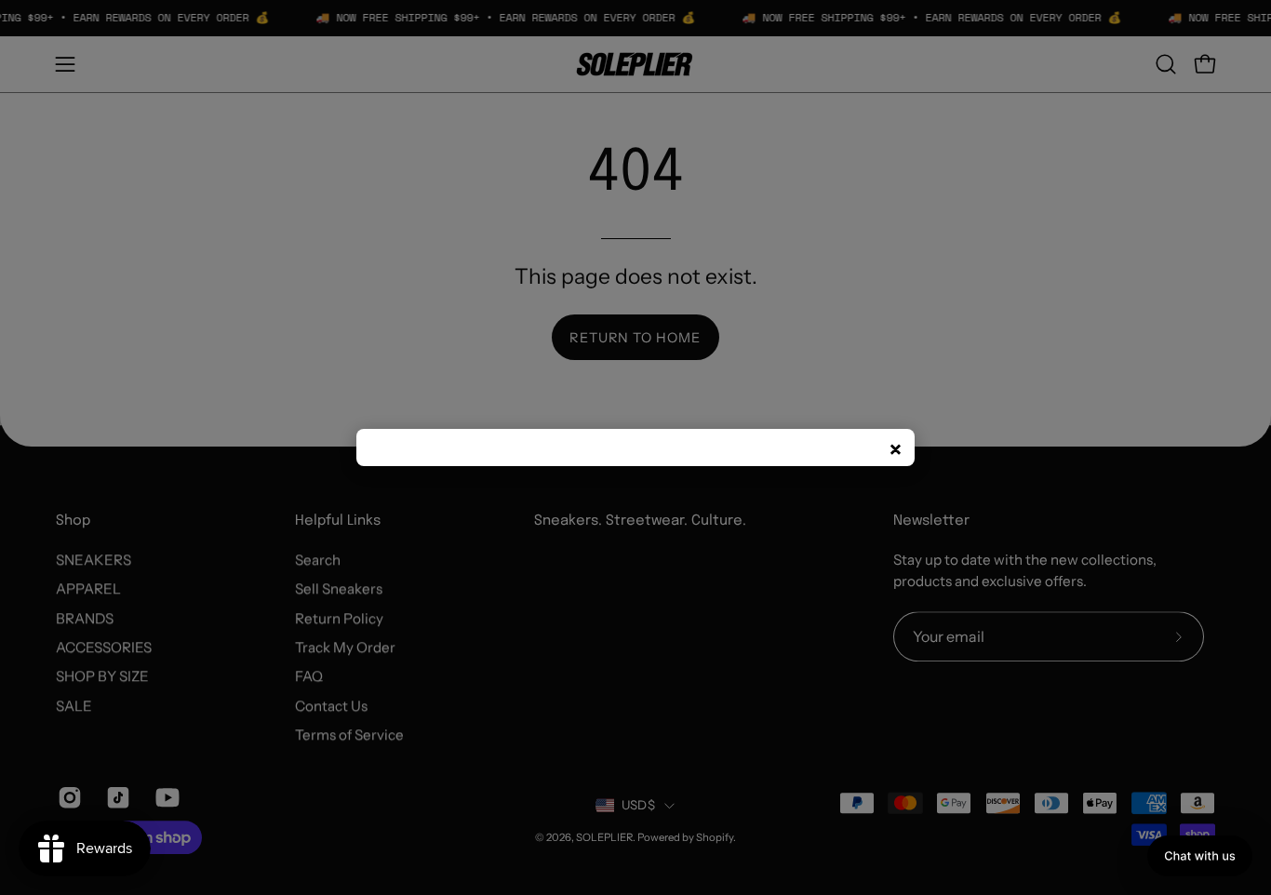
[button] (1199, 855)
